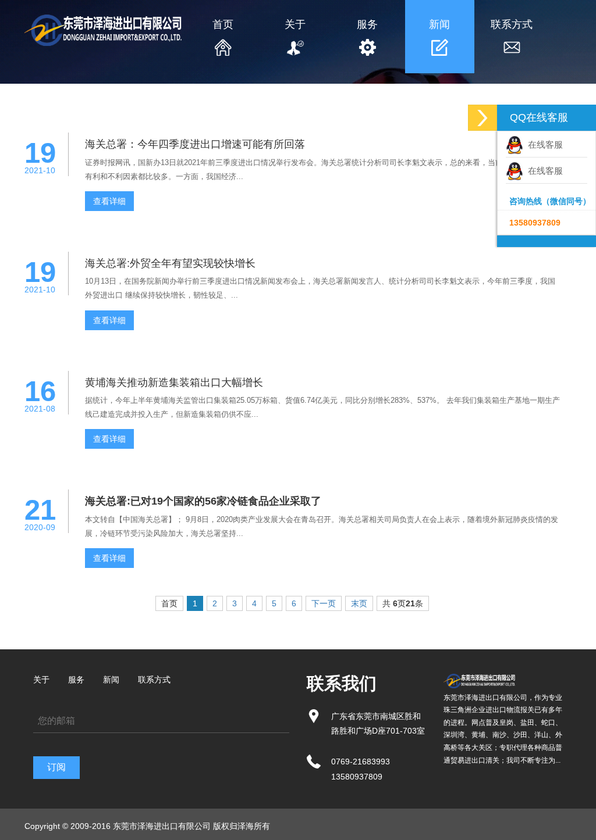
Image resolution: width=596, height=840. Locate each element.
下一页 (323, 603)
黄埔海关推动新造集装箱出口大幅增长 (174, 382)
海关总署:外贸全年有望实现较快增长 (170, 263)
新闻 (439, 24)
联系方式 (512, 24)
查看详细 (109, 201)
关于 (295, 24)
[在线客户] (482, 118)
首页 (222, 24)
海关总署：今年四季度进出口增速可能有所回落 (195, 144)
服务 (367, 24)
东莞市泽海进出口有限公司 (162, 826)
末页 (359, 603)
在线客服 (543, 144)
